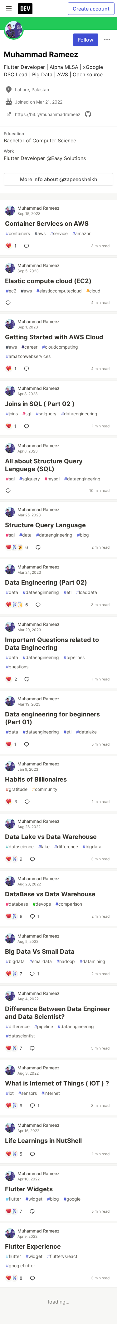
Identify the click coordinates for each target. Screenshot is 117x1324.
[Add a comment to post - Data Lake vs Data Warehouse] (33, 859)
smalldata (40, 961)
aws (40, 233)
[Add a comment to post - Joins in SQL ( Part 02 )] (27, 426)
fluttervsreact (62, 1256)
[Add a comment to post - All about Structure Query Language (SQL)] (9, 491)
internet (50, 1093)
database (17, 904)
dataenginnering (41, 592)
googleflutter (20, 1265)
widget (34, 1198)
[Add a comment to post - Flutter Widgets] (33, 1211)
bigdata (92, 846)
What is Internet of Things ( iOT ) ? (57, 1083)
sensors (27, 1093)
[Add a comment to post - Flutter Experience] (33, 1278)
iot (10, 1093)
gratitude (16, 789)
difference (66, 846)
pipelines (74, 657)
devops (42, 904)
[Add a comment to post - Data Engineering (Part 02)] (39, 604)
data (25, 534)
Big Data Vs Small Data (40, 951)
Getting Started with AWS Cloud (54, 337)
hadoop (65, 961)
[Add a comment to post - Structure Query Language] (39, 547)
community (44, 789)
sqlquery (46, 413)
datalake (86, 731)
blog (83, 534)
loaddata (86, 592)
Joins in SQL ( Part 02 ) (40, 404)
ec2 (11, 290)
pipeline (43, 1026)
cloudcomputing (60, 347)
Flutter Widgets (29, 1189)
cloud (93, 290)
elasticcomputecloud (59, 290)
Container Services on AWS (47, 223)
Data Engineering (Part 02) (46, 582)
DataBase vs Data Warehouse (50, 894)
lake (44, 846)
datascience (20, 846)
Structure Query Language (45, 525)
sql (26, 413)
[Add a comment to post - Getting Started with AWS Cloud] (27, 368)
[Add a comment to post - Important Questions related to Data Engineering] (28, 679)
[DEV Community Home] (25, 8)
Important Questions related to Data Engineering (52, 643)
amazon (81, 233)
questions (17, 666)
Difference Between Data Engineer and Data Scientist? (57, 1012)
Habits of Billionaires (36, 779)
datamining (92, 961)
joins (12, 413)
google (72, 1198)
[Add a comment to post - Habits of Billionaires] (28, 801)
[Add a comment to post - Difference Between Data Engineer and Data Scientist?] (33, 1048)
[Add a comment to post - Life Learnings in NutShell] (33, 1154)
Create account (91, 9)
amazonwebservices (28, 356)
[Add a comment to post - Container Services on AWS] (27, 246)
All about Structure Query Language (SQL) (44, 465)
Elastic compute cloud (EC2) (48, 281)
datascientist (20, 1035)
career (29, 347)
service (59, 233)
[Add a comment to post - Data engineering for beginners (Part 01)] (27, 744)
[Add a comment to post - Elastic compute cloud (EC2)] (9, 303)
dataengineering (79, 413)
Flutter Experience (33, 1246)
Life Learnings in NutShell (43, 1140)
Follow (85, 40)
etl (67, 592)
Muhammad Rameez (38, 208)
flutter (13, 1198)
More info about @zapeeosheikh (58, 179)
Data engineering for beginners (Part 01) (52, 718)
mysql (52, 478)
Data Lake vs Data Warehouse (51, 836)
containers (18, 233)
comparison (69, 904)
